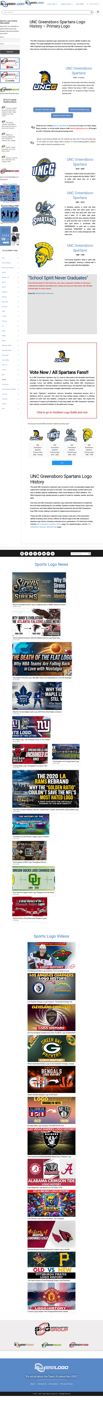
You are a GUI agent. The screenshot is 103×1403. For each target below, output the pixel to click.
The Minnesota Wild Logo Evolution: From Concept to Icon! (48, 971)
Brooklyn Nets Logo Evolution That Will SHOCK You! (46, 1126)
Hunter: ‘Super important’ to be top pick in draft (8, 149)
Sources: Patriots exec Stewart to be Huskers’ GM (10, 160)
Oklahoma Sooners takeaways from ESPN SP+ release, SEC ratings (8, 137)
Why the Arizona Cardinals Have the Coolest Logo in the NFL (49, 1249)
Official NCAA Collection (44, 293)
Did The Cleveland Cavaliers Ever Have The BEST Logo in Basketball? (51, 1033)
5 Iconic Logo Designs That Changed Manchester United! (48, 1311)
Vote (62, 463)
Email (2, 44)
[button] (98, 12)
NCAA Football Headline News (9, 101)
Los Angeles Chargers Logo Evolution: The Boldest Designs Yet (50, 1002)
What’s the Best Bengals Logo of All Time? (42, 1095)
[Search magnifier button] (91, 12)
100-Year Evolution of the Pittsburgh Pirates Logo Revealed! (49, 1280)
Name (2, 37)
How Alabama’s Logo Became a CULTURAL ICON (45, 1188)
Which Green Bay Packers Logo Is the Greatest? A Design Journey (51, 1064)
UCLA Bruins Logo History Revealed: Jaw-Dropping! (46, 1218)
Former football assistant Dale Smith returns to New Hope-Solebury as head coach (9, 112)
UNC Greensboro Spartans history (49, 524)
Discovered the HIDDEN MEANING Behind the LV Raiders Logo (49, 1157)
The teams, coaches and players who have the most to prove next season (9, 125)
